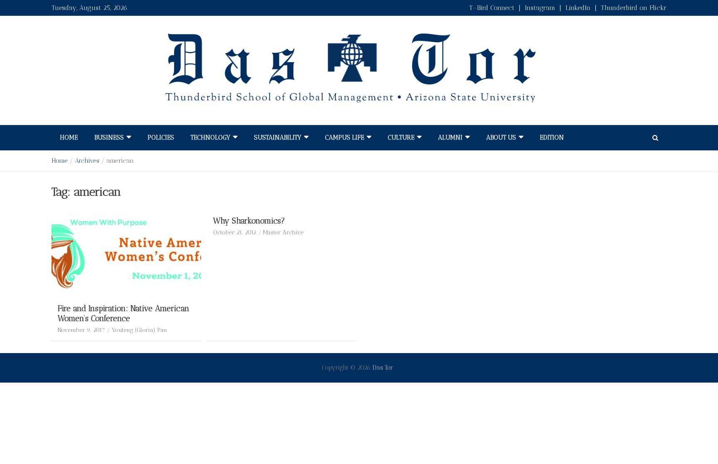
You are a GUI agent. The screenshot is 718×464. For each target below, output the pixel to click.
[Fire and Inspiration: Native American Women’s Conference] (126, 252)
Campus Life (344, 137)
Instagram (540, 8)
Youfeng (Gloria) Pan (139, 330)
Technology (210, 137)
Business (109, 137)
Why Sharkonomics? (249, 221)
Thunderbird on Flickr (633, 8)
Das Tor (382, 367)
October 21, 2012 (234, 232)
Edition (552, 137)
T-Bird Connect (491, 8)
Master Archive (283, 232)
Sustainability (277, 137)
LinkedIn (578, 8)
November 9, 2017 (81, 330)
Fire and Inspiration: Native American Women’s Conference (123, 314)
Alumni (450, 137)
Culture (401, 137)
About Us (501, 137)
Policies (161, 137)
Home (69, 137)
